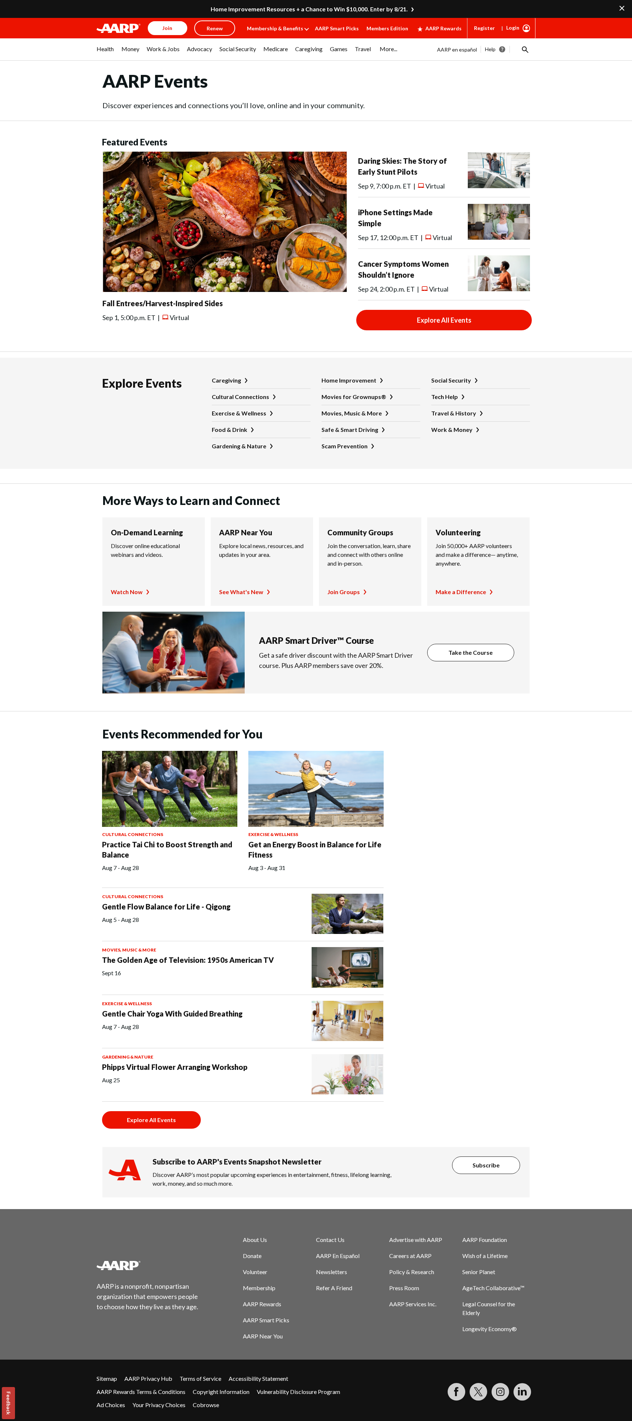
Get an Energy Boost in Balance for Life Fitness (314, 849)
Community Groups (360, 532)
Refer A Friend (334, 1287)
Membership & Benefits (275, 28)
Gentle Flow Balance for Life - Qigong (166, 906)
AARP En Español (338, 1255)
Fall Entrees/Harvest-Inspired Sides (162, 303)
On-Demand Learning (147, 532)
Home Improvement (348, 380)
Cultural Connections (240, 396)
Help (490, 49)
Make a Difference (461, 591)
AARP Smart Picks (337, 28)
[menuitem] (105, 52)
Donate (252, 1255)
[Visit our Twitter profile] (478, 1392)
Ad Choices (111, 1404)
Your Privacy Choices (158, 1404)
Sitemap (107, 1378)
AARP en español (457, 49)
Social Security (451, 380)
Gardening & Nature (239, 445)
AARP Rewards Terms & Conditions (141, 1391)
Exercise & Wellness (239, 413)
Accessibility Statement (258, 1378)
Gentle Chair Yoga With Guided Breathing (172, 1013)
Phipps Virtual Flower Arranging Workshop (175, 1067)
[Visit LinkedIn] (522, 1392)
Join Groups (343, 591)
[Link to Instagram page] (500, 1392)
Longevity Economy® (489, 1328)
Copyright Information (221, 1391)
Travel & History (453, 413)
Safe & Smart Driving (349, 429)
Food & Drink (229, 429)
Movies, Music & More (351, 413)
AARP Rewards (443, 28)
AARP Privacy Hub (148, 1378)
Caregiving (226, 380)
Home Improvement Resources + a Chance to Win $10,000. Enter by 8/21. (309, 8)
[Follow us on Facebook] (456, 1392)
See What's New (241, 591)
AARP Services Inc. (412, 1303)
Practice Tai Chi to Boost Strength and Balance (167, 849)
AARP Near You (245, 532)
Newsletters (331, 1271)
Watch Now (127, 591)
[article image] (224, 289)
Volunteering (458, 532)
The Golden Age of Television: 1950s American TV (188, 959)
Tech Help (444, 396)
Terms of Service (200, 1378)
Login (512, 27)
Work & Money (452, 429)
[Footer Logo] (148, 1265)
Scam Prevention (344, 445)
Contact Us (330, 1239)
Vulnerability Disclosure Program (298, 1391)
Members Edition (387, 28)
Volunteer (255, 1271)
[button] (524, 49)
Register (484, 28)
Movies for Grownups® (353, 396)
